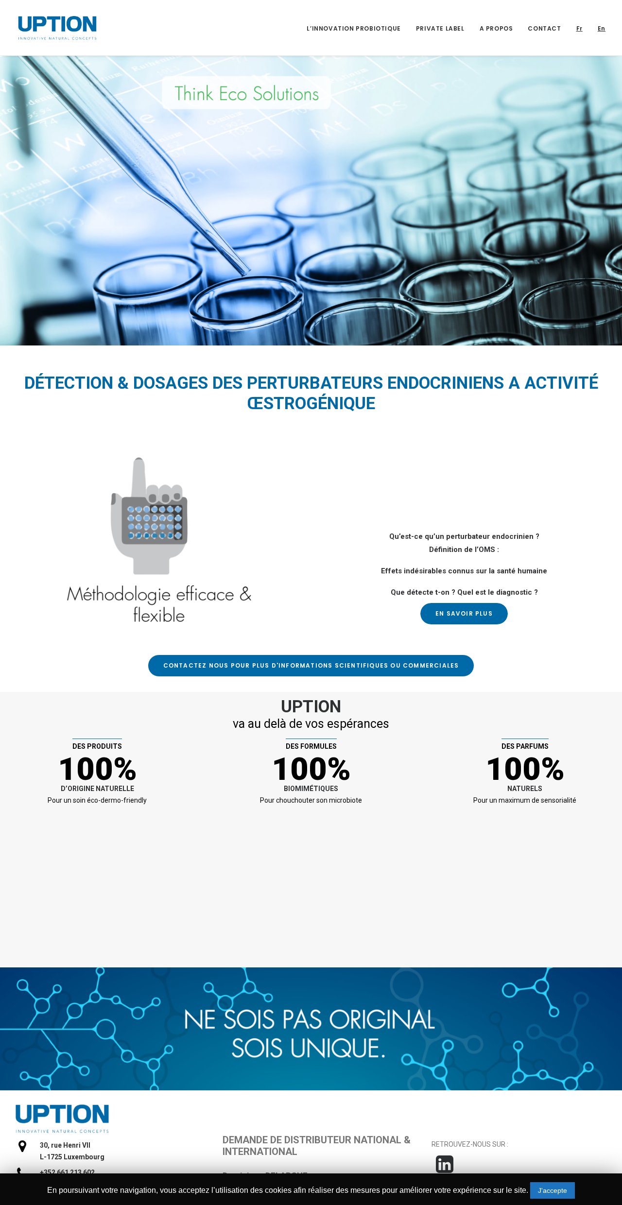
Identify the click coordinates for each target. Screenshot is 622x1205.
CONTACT (544, 28)
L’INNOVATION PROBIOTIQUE (353, 28)
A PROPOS (496, 28)
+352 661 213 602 (67, 1172)
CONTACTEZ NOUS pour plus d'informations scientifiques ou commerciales (311, 665)
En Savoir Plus (464, 613)
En (601, 29)
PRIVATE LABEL (440, 28)
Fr (579, 29)
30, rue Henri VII (65, 1145)
